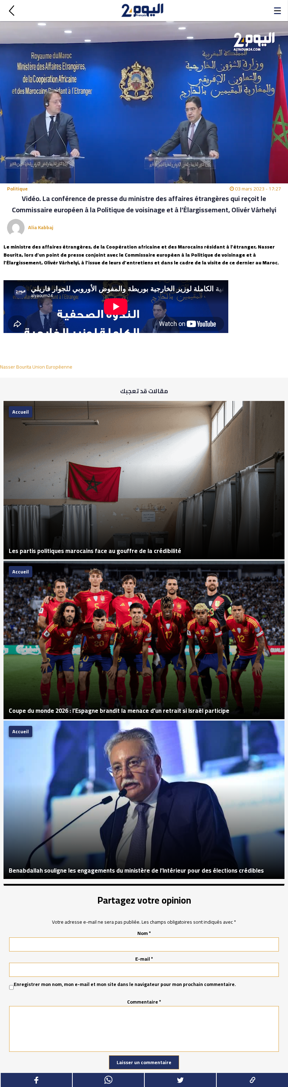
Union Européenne (52, 366)
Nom (144, 933)
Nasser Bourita (15, 366)
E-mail (144, 959)
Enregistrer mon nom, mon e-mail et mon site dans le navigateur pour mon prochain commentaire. (125, 984)
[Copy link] (252, 1080)
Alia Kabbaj (40, 227)
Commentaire (144, 1002)
